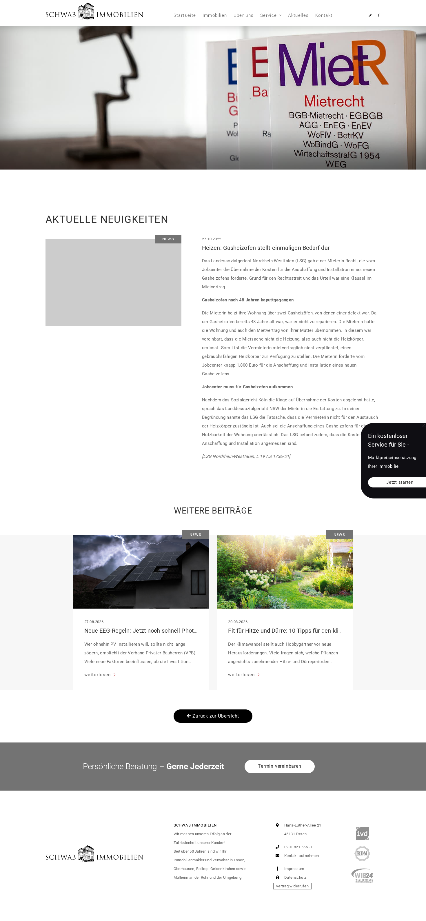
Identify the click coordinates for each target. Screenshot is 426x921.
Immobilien (215, 15)
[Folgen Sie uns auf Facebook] (379, 15)
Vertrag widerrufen (292, 886)
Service (268, 15)
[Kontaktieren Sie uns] (370, 15)
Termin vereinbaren (279, 766)
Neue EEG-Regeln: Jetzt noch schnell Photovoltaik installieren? (165, 630)
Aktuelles (298, 15)
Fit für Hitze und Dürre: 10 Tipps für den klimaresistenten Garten (312, 630)
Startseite (185, 15)
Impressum (293, 869)
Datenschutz (294, 877)
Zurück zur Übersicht (215, 716)
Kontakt (323, 15)
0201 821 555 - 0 (298, 847)
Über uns (244, 15)
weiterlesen (98, 674)
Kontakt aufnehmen (301, 855)
